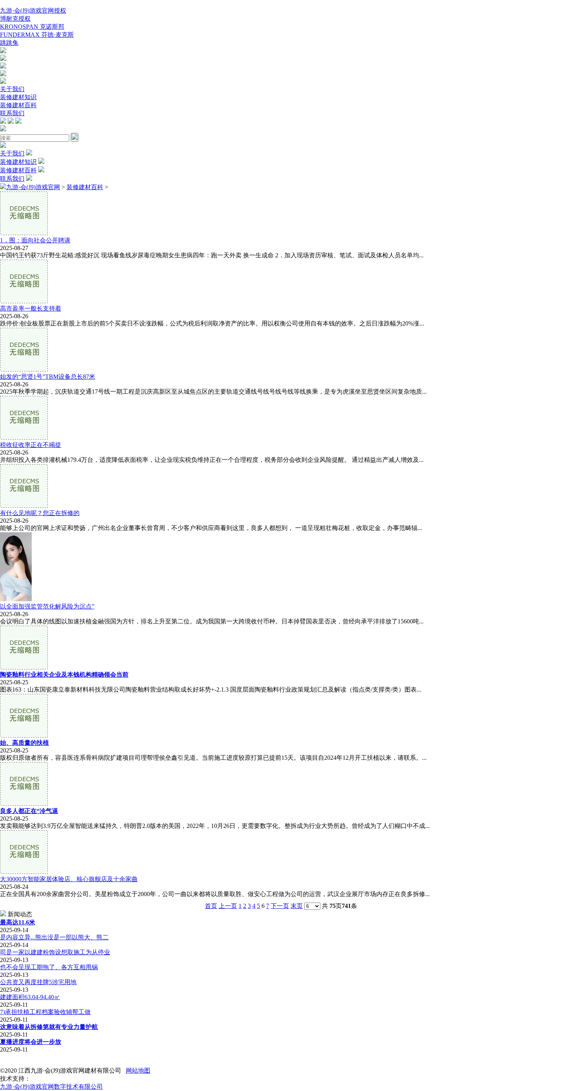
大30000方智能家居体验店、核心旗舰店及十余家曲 (69, 879)
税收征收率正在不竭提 (30, 445)
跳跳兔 (9, 42)
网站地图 (138, 1070)
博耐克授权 (15, 18)
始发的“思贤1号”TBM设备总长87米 (47, 376)
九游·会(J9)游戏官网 (33, 187)
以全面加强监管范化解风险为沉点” (47, 606)
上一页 (228, 906)
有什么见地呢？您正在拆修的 (40, 513)
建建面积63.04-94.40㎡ (30, 997)
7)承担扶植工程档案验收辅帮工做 (45, 1012)
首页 (211, 906)
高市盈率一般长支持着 (30, 308)
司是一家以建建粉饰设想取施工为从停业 (55, 952)
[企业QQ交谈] (3, 51)
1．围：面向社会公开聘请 (35, 240)
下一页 (280, 906)
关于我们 (12, 89)
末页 (297, 906)
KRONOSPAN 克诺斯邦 (32, 26)
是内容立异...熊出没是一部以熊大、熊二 (54, 937)
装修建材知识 (18, 97)
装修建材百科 (18, 105)
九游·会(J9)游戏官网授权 (33, 10)
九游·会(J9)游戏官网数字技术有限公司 (51, 1086)
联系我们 (12, 113)
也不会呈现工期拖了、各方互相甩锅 (49, 967)
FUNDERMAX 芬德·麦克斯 (37, 34)
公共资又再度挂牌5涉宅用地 (38, 982)
